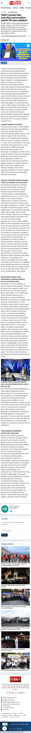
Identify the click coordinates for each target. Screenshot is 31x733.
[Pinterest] (13, 693)
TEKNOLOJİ (5, 717)
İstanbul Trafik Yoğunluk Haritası (11, 702)
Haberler (3, 12)
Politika (21, 8)
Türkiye (15, 8)
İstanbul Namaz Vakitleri (9, 701)
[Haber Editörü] (5, 509)
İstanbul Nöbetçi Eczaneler (10, 697)
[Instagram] (15, 693)
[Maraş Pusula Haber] (15, 3)
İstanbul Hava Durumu (8, 699)
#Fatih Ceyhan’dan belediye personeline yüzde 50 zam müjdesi (14, 36)
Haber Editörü (13, 508)
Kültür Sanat (17, 715)
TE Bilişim (19, 729)
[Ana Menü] (1, 3)
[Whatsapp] (24, 693)
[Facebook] (7, 693)
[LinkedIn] (18, 693)
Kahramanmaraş (6, 8)
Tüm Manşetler (7, 706)
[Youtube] (21, 693)
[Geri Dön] (4, 728)
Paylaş (4, 63)
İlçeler (17, 717)
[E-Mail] (11, 511)
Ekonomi (28, 8)
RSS (5, 724)
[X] (10, 693)
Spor (10, 715)
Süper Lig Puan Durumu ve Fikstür (11, 704)
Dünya (12, 717)
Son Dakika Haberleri (8, 707)
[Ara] (28, 3)
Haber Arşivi (6, 709)
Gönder (4, 535)
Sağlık (24, 715)
